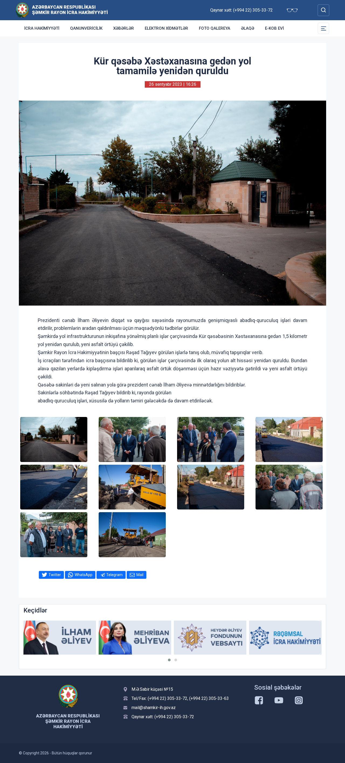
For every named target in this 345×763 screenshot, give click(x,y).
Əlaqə (247, 28)
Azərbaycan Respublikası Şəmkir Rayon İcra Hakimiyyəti (70, 9)
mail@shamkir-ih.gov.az (154, 707)
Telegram (114, 575)
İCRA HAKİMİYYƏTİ (41, 28)
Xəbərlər (123, 28)
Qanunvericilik (86, 28)
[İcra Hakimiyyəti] (22, 9)
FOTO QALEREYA (214, 28)
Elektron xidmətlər (166, 28)
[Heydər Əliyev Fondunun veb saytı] (137, 638)
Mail (139, 575)
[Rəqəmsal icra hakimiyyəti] (212, 638)
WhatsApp (83, 575)
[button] (169, 660)
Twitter (55, 575)
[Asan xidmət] (287, 638)
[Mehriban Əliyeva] (61, 638)
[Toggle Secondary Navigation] (323, 28)
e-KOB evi (274, 28)
